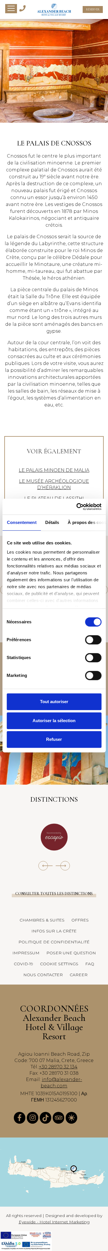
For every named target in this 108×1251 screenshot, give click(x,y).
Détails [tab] (52, 522)
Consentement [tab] (21, 522)
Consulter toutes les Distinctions (54, 893)
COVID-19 (23, 963)
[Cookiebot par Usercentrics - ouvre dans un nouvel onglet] (76, 506)
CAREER (79, 974)
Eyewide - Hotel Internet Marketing (54, 1221)
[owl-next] (63, 866)
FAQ (89, 963)
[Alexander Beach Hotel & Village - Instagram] (32, 1118)
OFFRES (80, 920)
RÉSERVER (93, 9)
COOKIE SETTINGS (59, 963)
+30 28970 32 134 (58, 1067)
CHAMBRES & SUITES (42, 920)
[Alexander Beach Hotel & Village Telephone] (22, 8)
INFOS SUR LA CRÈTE (54, 931)
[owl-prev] (45, 866)
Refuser (54, 739)
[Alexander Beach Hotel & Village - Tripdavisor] (58, 1118)
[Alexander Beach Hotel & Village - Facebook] (19, 1118)
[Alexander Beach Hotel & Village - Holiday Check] (71, 1118)
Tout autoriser (54, 701)
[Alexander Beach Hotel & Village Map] (54, 1172)
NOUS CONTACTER (43, 974)
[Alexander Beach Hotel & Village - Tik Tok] (45, 1118)
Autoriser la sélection (54, 720)
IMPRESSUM (25, 952)
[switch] (93, 639)
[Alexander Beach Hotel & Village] (54, 9)
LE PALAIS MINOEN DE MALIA (54, 470)
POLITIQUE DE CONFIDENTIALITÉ (54, 942)
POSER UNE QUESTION (71, 952)
